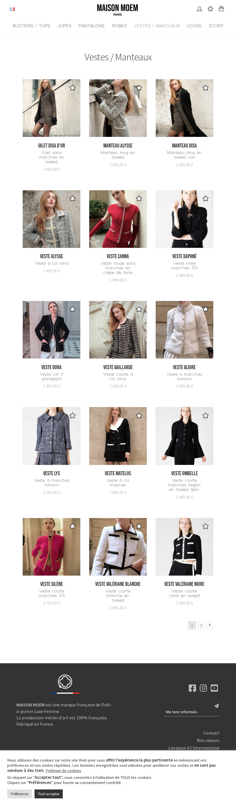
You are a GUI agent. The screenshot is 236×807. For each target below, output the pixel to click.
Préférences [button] (19, 793)
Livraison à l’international (194, 748)
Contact (211, 733)
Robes (119, 26)
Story (216, 26)
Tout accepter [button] (48, 793)
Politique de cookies (63, 770)
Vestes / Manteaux (157, 26)
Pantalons (91, 26)
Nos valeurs (208, 740)
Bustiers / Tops (31, 26)
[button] (72, 88)
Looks (194, 26)
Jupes (64, 26)
